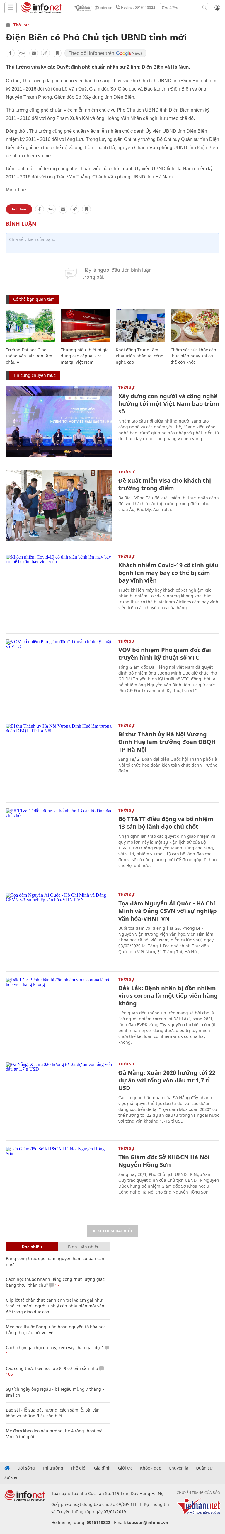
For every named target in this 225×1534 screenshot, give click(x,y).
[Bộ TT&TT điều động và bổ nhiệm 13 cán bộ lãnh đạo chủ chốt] (59, 844)
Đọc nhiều (32, 1246)
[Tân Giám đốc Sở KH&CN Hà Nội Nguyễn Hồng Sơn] (59, 1182)
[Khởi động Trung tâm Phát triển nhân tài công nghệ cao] (140, 325)
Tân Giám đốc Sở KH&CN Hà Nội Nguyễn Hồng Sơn (163, 1161)
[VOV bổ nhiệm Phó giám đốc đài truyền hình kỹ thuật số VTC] (59, 675)
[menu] (10, 7)
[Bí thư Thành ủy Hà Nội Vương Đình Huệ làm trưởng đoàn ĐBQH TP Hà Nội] (59, 759)
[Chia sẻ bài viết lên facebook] (10, 53)
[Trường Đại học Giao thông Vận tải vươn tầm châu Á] (30, 325)
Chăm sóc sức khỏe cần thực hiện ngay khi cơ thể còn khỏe (193, 356)
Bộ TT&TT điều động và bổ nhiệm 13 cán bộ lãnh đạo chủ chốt (166, 822)
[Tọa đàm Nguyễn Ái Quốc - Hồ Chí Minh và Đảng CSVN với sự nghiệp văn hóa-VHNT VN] (59, 928)
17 (56, 1285)
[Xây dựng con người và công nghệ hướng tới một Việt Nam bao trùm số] (59, 421)
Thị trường (52, 1468)
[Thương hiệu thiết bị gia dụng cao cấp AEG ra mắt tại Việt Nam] (85, 325)
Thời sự (21, 25)
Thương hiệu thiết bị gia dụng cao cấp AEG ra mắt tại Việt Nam (85, 356)
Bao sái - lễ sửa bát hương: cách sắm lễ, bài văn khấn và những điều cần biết (53, 1413)
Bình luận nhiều (84, 1246)
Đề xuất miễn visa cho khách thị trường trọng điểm (164, 484)
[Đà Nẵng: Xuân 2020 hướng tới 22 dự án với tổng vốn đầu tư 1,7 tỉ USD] (59, 1097)
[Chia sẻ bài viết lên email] (33, 53)
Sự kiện (11, 1477)
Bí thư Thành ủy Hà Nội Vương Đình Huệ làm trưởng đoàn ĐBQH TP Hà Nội (167, 741)
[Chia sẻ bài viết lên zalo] (22, 53)
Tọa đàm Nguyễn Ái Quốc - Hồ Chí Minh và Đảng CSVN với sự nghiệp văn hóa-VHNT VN (167, 910)
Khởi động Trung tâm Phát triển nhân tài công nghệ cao (139, 356)
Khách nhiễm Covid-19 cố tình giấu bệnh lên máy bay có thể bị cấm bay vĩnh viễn (168, 572)
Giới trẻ (125, 1468)
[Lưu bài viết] (57, 53)
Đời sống (26, 1468)
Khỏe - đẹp (150, 1468)
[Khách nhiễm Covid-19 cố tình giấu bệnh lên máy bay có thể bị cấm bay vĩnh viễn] (59, 590)
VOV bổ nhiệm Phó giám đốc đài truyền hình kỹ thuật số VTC (164, 653)
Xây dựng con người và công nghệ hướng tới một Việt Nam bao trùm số (168, 403)
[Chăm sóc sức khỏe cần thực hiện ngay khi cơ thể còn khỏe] (195, 325)
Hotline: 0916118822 (138, 7)
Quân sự (204, 1468)
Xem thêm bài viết (112, 1231)
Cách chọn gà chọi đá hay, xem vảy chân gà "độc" (55, 1347)
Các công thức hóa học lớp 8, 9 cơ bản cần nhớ (52, 1368)
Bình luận (19, 209)
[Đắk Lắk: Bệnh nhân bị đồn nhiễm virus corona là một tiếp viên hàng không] (59, 1013)
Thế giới (79, 1468)
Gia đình (102, 1468)
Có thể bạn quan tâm (34, 299)
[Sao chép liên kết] (45, 53)
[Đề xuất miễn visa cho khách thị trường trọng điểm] (59, 505)
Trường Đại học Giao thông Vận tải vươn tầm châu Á (29, 356)
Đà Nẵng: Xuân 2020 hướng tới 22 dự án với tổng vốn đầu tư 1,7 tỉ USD (166, 1080)
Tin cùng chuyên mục (34, 375)
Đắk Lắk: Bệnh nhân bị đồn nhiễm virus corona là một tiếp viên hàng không (168, 995)
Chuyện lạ (178, 1468)
